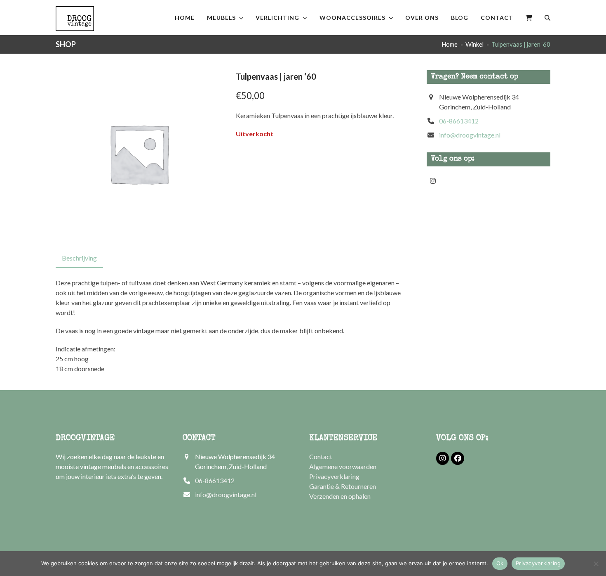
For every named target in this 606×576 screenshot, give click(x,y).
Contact (320, 456)
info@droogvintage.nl (469, 135)
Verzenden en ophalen (340, 496)
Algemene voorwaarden (342, 466)
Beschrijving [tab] (79, 258)
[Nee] (596, 563)
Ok (500, 563)
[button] (528, 17)
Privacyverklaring (334, 476)
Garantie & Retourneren (342, 486)
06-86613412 (459, 121)
